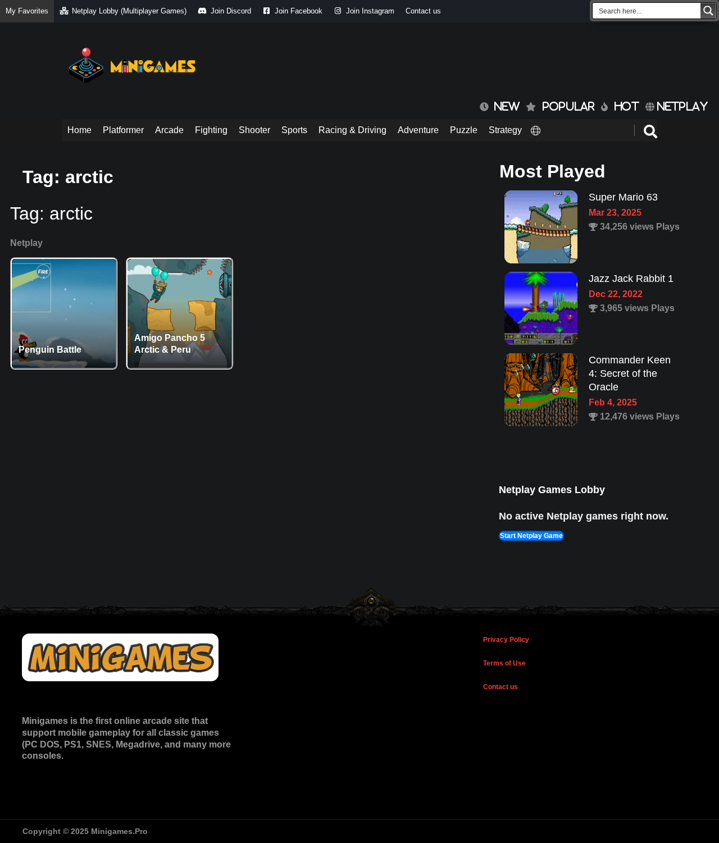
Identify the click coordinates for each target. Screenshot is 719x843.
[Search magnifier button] (708, 11)
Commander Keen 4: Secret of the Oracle (630, 373)
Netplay (681, 106)
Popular (569, 106)
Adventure (418, 130)
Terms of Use (504, 663)
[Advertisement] (452, 62)
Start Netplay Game (531, 536)
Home (79, 130)
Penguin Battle (50, 349)
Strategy (505, 130)
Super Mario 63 (623, 197)
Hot (627, 106)
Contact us (423, 11)
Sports (294, 130)
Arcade (169, 130)
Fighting (211, 130)
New (504, 106)
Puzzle (463, 130)
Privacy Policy (506, 640)
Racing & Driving (352, 130)
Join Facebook (298, 11)
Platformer (123, 130)
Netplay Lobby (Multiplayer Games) (129, 11)
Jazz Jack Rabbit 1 (631, 278)
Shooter (254, 130)
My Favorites (27, 11)
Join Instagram (370, 11)
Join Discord (231, 11)
